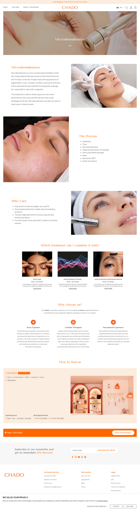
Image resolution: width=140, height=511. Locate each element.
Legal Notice (115, 476)
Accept (116, 506)
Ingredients (85, 479)
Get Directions (11, 380)
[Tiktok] (82, 457)
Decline (129, 506)
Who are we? (86, 476)
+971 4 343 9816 (41, 418)
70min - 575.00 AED (14, 432)
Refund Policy (116, 491)
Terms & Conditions (118, 487)
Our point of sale (50, 476)
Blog (82, 483)
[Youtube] (79, 457)
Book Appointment (123, 433)
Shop (5, 7)
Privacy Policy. (103, 501)
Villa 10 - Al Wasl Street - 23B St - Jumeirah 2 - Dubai (25, 377)
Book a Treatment (31, 7)
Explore (15, 7)
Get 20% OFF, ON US (106, 450)
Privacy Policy (115, 483)
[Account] (131, 7)
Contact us (48, 483)
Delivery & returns (50, 479)
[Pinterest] (85, 457)
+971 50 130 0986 (57, 418)
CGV (112, 479)
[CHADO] (70, 7)
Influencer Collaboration (52, 487)
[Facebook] (73, 457)
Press (83, 487)
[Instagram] (76, 457)
